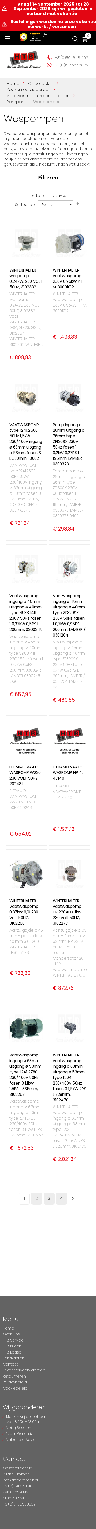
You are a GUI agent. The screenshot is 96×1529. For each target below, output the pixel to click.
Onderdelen (41, 83)
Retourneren (14, 1376)
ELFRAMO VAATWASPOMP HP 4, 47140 (68, 772)
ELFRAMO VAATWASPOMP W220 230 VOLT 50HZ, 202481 (25, 775)
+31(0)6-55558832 (71, 65)
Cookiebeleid (15, 1388)
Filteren (48, 177)
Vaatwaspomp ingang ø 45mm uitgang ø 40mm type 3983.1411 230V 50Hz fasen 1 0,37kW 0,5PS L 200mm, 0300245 (26, 612)
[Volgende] (72, 1198)
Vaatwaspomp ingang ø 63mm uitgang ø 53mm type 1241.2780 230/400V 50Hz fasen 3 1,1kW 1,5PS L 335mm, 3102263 (25, 1074)
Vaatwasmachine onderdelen (39, 95)
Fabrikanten (13, 1358)
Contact (10, 1364)
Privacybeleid (15, 1382)
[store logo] (24, 58)
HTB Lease (12, 1352)
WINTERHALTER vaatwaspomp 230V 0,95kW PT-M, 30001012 (68, 278)
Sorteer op (25, 204)
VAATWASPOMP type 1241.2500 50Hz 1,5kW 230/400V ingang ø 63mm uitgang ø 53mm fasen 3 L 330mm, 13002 (25, 441)
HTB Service (13, 1340)
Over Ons (11, 1334)
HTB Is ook (12, 1346)
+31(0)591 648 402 (71, 58)
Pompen (16, 102)
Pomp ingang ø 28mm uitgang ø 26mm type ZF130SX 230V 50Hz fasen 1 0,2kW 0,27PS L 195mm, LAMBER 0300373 (68, 444)
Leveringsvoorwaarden (24, 1370)
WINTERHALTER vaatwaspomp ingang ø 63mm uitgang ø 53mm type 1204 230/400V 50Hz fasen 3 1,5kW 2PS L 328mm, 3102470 (69, 1077)
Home (14, 83)
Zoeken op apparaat (29, 89)
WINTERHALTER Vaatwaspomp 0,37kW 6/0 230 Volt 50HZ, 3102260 (23, 912)
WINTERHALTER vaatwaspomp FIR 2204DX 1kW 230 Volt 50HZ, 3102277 (67, 912)
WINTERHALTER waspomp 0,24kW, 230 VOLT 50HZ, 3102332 (25, 278)
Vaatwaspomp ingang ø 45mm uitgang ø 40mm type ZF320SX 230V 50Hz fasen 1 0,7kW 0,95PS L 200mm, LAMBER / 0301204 (69, 615)
